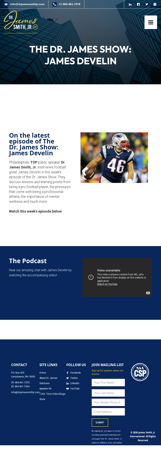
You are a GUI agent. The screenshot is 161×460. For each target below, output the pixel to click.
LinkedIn (74, 383)
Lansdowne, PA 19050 (23, 376)
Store (42, 399)
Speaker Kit (45, 388)
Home (42, 372)
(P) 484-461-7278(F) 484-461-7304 (20, 384)
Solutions (44, 383)
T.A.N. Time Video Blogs (52, 394)
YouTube (75, 388)
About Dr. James (48, 378)
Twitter (74, 378)
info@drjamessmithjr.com (25, 392)
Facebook (75, 372)
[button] (151, 22)
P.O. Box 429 (17, 372)
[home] (22, 22)
